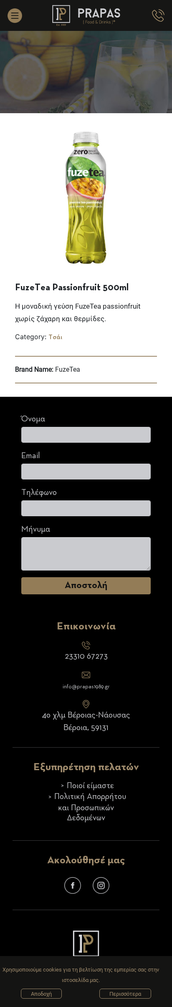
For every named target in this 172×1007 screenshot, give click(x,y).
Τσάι (55, 337)
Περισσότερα (125, 994)
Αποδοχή (41, 994)
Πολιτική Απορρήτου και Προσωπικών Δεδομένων (90, 807)
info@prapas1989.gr (86, 687)
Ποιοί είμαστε (90, 785)
